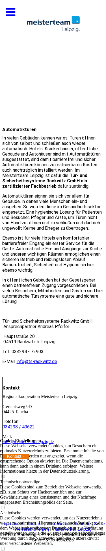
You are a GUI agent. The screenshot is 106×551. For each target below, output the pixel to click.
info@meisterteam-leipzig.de (28, 441)
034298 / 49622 (19, 427)
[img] (53, 56)
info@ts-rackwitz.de (37, 361)
